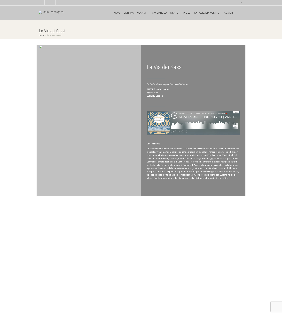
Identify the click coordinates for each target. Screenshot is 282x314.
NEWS (117, 12)
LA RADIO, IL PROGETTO (207, 12)
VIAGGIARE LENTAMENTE (165, 12)
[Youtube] (53, 2)
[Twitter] (42, 2)
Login (239, 2)
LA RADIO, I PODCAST (135, 12)
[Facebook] (47, 2)
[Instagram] (58, 2)
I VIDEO (186, 12)
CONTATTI (229, 12)
